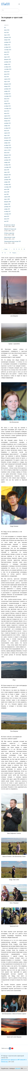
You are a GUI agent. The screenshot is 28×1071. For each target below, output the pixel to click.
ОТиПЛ (5, 4)
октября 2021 (7, 128)
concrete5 (17, 1068)
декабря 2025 (7, 42)
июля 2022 (6, 111)
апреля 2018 (7, 196)
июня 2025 (6, 52)
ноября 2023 (7, 91)
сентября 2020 (7, 147)
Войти (25, 1068)
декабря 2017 (7, 206)
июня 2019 (6, 169)
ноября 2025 (7, 44)
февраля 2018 (7, 201)
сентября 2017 (7, 214)
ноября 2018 (7, 182)
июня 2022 (6, 113)
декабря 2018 (7, 179)
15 (2, 252)
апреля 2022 (7, 116)
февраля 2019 (7, 174)
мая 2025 (6, 54)
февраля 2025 (7, 59)
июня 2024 (6, 74)
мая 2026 (6, 32)
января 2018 (7, 204)
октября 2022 (7, 106)
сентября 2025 (7, 49)
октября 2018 (7, 184)
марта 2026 (7, 35)
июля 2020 (6, 152)
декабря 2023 (7, 89)
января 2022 (7, 120)
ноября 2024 (7, 64)
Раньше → (14, 252)
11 (16, 249)
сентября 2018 (7, 187)
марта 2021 (6, 135)
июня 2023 (6, 98)
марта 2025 (7, 57)
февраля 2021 (7, 138)
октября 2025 (7, 47)
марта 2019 (6, 172)
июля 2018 (6, 189)
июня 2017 (6, 219)
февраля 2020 (7, 155)
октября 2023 (7, 93)
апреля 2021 (7, 133)
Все (5, 27)
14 (24, 249)
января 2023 (7, 103)
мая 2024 (6, 76)
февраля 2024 (7, 84)
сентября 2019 (7, 167)
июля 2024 (6, 71)
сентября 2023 (7, 96)
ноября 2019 (7, 162)
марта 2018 (7, 199)
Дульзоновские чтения (9, 237)
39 (10, 252)
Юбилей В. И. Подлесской (10, 229)
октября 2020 (7, 145)
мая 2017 (6, 221)
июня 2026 (6, 30)
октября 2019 (7, 165)
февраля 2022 (7, 118)
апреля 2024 (7, 79)
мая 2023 (6, 101)
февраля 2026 (7, 37)
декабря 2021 (7, 123)
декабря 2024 (7, 62)
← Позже (5, 249)
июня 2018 (6, 192)
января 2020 (7, 157)
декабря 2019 (7, 160)
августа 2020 (7, 150)
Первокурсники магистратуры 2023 (12, 241)
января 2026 (7, 40)
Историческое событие (9, 225)
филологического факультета (9, 1060)
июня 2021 (6, 130)
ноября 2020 (7, 143)
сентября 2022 (7, 108)
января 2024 (7, 86)
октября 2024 (7, 67)
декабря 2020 (7, 140)
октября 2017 (7, 211)
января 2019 (7, 177)
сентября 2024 (7, 69)
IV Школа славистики (9, 233)
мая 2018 (6, 194)
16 (5, 252)
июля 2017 (6, 216)
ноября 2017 (7, 209)
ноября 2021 (7, 125)
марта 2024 (7, 81)
